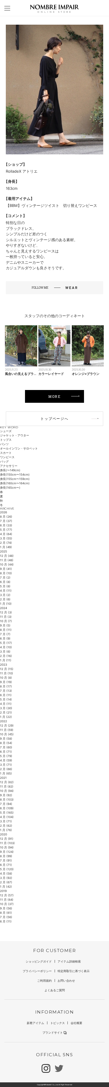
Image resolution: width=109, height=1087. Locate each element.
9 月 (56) (6, 908)
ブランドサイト (52, 1032)
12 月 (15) (6, 669)
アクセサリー (8, 465)
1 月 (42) (6, 886)
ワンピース (7, 457)
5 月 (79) (6, 756)
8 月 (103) (7, 799)
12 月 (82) (7, 782)
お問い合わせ (66, 980)
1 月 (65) (6, 773)
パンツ (4, 444)
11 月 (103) (7, 843)
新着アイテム (35, 1023)
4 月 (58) (6, 873)
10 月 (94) (7, 790)
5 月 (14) (6, 699)
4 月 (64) (6, 534)
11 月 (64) (6, 899)
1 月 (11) (5, 660)
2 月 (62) (6, 825)
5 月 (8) (5, 586)
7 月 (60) (6, 747)
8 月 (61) (6, 912)
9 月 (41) (6, 568)
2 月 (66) (6, 769)
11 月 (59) (6, 730)
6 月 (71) (6, 751)
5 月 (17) (6, 642)
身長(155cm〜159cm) (15, 479)
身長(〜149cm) (10, 470)
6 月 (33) (6, 525)
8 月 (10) (6, 573)
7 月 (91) (6, 860)
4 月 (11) (6, 590)
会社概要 (76, 1023)
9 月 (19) (6, 682)
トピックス (57, 1023)
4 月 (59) (6, 760)
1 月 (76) (6, 830)
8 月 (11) (6, 629)
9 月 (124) (7, 851)
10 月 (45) (7, 734)
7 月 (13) (6, 690)
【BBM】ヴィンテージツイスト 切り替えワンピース (51, 205)
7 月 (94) (6, 804)
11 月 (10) (6, 673)
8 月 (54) (6, 743)
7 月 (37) (6, 521)
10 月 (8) (6, 677)
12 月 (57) (7, 895)
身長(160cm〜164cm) (15, 483)
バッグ (4, 461)
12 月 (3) (6, 612)
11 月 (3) (6, 616)
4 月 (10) (6, 647)
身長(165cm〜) (10, 487)
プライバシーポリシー (37, 971)
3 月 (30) (6, 708)
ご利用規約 (44, 980)
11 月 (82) (6, 786)
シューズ (6, 431)
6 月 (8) (5, 582)
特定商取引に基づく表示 (74, 971)
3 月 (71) (6, 764)
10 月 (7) (6, 621)
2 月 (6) (5, 599)
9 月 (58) (6, 738)
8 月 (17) (6, 686)
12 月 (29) (7, 725)
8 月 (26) (6, 516)
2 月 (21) (6, 712)
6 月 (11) (6, 695)
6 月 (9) (5, 638)
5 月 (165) (7, 812)
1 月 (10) (6, 603)
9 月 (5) (5, 625)
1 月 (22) (6, 716)
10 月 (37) (7, 904)
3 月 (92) (6, 878)
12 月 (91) (6, 838)
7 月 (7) (5, 634)
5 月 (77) (6, 529)
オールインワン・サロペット (19, 448)
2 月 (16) (6, 656)
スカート (6, 452)
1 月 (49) (6, 547)
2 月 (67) (6, 882)
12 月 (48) (7, 555)
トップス (6, 439)
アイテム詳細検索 (69, 961)
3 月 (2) (5, 595)
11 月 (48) (6, 560)
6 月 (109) (7, 808)
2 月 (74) (6, 542)
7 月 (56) (6, 917)
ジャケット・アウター (14, 435)
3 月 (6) (5, 651)
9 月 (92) (6, 795)
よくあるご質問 (54, 990)
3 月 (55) (6, 538)
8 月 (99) (6, 856)
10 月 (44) (7, 564)
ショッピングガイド (39, 961)
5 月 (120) (7, 869)
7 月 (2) (5, 577)
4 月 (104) (7, 817)
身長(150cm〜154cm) (15, 474)
